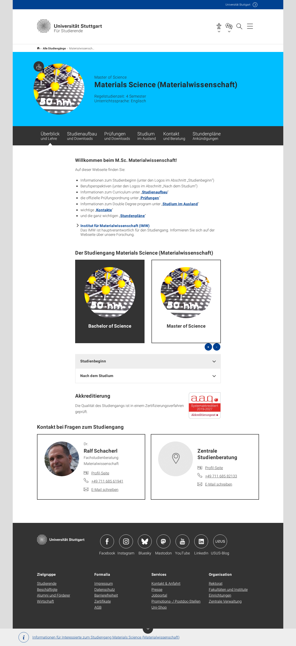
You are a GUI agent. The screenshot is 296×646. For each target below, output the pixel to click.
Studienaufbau (82, 136)
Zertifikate (102, 601)
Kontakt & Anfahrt (165, 583)
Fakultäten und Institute (228, 589)
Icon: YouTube (182, 541)
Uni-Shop (159, 607)
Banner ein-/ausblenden (148, 628)
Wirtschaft (45, 601)
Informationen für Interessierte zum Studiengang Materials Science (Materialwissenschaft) (105, 637)
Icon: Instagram (126, 541)
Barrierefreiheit (106, 595)
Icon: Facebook (107, 541)
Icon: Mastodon (163, 541)
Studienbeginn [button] (93, 360)
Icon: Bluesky (145, 541)
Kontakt (174, 136)
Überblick (50, 136)
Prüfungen (117, 136)
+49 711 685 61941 (107, 481)
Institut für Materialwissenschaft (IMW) (115, 225)
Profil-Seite (100, 472)
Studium (146, 136)
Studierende (46, 583)
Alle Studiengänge (54, 48)
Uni (237, 4)
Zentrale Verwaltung (225, 601)
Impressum (103, 583)
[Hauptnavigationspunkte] (250, 26)
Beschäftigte (47, 589)
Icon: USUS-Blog (220, 541)
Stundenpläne (207, 136)
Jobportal (159, 595)
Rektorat (215, 583)
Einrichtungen (220, 595)
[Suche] (239, 26)
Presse (156, 589)
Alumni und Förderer (53, 595)
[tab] (148, 361)
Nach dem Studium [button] (97, 375)
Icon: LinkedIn (201, 541)
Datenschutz (104, 589)
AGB (98, 607)
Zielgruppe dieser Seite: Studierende (39, 66)
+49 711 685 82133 (221, 475)
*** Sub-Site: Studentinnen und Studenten (38, 48)
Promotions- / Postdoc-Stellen (175, 601)
